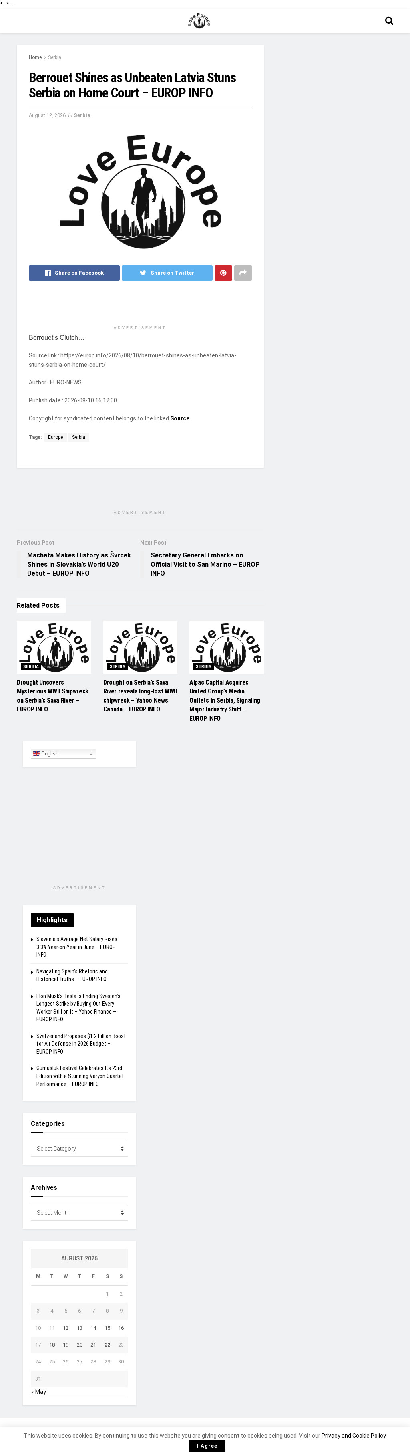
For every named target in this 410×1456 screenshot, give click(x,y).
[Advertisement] (140, 307)
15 (107, 1328)
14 (93, 1328)
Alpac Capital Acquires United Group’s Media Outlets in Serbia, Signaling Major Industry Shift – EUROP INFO (224, 700)
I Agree (207, 1446)
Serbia (54, 57)
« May (38, 1392)
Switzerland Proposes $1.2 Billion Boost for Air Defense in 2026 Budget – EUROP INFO (81, 1044)
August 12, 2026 (47, 115)
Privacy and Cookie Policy (354, 1435)
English (49, 754)
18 (52, 1345)
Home (35, 57)
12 (65, 1328)
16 (121, 1328)
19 (65, 1345)
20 (79, 1345)
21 (93, 1345)
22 (107, 1345)
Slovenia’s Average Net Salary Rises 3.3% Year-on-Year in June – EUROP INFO (76, 947)
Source (179, 418)
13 (79, 1328)
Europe (55, 437)
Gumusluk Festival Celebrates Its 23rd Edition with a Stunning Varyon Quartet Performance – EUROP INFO (80, 1076)
